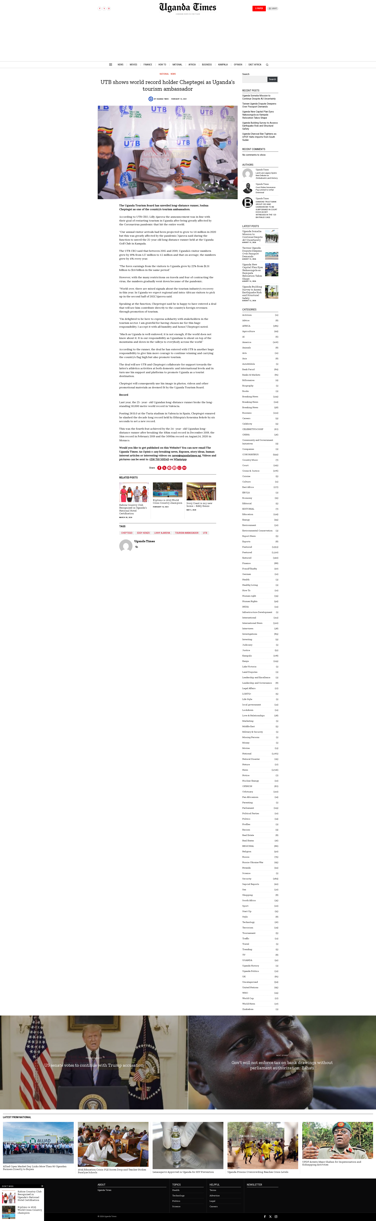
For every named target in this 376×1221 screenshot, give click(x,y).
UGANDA (247, 960)
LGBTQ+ (246, 693)
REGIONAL (248, 846)
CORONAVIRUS (250, 454)
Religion (246, 851)
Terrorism (247, 927)
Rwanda (246, 867)
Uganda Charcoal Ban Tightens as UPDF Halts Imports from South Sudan (259, 136)
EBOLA (246, 492)
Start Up (246, 911)
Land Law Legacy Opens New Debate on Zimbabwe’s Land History (267, 175)
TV (243, 954)
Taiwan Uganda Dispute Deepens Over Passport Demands (259, 105)
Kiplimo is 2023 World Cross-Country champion (167, 501)
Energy (246, 519)
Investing (247, 639)
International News (252, 623)
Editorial (247, 503)
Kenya (245, 661)
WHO (245, 992)
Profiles (246, 824)
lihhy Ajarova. (162, 532)
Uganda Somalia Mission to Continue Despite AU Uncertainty (259, 97)
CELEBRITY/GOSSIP (252, 429)
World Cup (248, 998)
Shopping (247, 895)
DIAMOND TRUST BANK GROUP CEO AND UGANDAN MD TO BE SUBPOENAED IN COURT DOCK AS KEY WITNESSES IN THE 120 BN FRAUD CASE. (266, 209)
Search (245, 74)
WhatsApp (180, 459)
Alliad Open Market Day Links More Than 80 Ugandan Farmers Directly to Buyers (35, 1168)
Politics (246, 818)
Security (246, 878)
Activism (247, 315)
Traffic (245, 938)
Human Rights (249, 601)
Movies (246, 748)
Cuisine (246, 476)
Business (247, 412)
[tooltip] (100, 9)
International (249, 617)
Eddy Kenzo (143, 532)
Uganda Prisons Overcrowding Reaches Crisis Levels (258, 1172)
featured (246, 557)
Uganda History (250, 965)
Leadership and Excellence (256, 677)
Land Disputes (249, 672)
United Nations (250, 987)
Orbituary (247, 791)
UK (244, 976)
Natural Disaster (251, 759)
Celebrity (247, 423)
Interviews (247, 628)
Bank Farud (248, 369)
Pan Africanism (250, 797)
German (246, 574)
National (164, 74)
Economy (247, 498)
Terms (213, 1190)
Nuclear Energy (250, 780)
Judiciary (247, 644)
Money (245, 742)
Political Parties (250, 813)
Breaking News (250, 396)
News (173, 74)
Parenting (247, 802)
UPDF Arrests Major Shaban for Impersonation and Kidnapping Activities (331, 1163)
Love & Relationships (253, 715)
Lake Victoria (249, 666)
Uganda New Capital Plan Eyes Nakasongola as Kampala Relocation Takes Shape (258, 114)
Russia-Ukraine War (252, 862)
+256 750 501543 (159, 459)
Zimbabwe (247, 1009)
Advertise (215, 1195)
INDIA (245, 606)
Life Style (247, 699)
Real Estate (248, 835)
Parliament (248, 808)
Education (247, 514)
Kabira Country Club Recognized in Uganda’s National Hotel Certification (133, 509)
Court (245, 465)
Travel (245, 943)
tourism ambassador (186, 532)
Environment (249, 525)
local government (251, 704)
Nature (246, 764)
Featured (247, 546)
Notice (245, 775)
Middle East (248, 726)
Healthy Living (250, 585)
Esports (246, 541)
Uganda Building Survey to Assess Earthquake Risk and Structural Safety (260, 125)
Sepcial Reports (250, 884)
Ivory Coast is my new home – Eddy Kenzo (199, 505)
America (246, 342)
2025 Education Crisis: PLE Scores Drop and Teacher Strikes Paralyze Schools (112, 1171)
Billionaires (248, 380)
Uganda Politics (250, 971)
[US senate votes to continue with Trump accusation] (94, 1063)
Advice (245, 320)
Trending (247, 949)
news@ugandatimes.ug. (187, 455)
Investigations (249, 633)
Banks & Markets (251, 374)
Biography (247, 385)
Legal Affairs (249, 688)
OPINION (247, 786)
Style (245, 916)
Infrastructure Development (257, 612)
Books (245, 391)
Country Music (250, 459)
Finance (246, 563)
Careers (246, 418)
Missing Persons (250, 737)
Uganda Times (163, 99)
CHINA (246, 434)
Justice (246, 650)
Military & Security (252, 731)
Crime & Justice (250, 470)
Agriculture (248, 331)
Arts (244, 353)
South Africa (249, 900)
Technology (248, 922)
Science (246, 873)
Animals (246, 347)
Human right (249, 595)
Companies (248, 449)
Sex (244, 889)
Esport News (249, 536)
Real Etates (248, 840)
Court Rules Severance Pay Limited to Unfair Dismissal (265, 190)
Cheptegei (126, 532)
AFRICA (246, 325)
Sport (245, 905)
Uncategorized (250, 982)
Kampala (247, 655)
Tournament (248, 933)
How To (246, 590)
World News (248, 1003)
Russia (245, 856)
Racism (246, 829)
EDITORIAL (248, 508)
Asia (244, 358)
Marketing (247, 720)
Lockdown (247, 710)
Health (245, 579)
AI (243, 336)
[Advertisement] (188, 39)
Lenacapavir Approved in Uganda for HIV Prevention (183, 1172)
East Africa (248, 487)
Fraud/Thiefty (249, 568)
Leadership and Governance (257, 682)
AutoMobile (248, 363)
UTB (205, 532)
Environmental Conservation (257, 530)
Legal (212, 1201)
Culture (246, 481)
